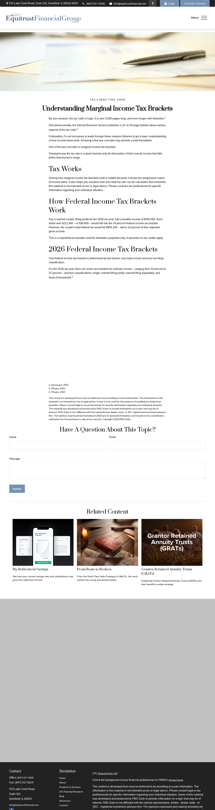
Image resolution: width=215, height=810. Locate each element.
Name (12, 436)
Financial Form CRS (108, 773)
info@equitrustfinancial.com (130, 3)
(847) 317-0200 (96, 3)
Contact (63, 805)
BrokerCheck (176, 780)
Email (112, 436)
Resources (65, 800)
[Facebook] (153, 3)
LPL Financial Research (71, 791)
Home (62, 777)
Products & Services (70, 787)
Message (14, 458)
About (62, 782)
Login (171, 3)
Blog (61, 796)
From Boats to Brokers (94, 569)
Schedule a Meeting (194, 3)
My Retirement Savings (30, 569)
